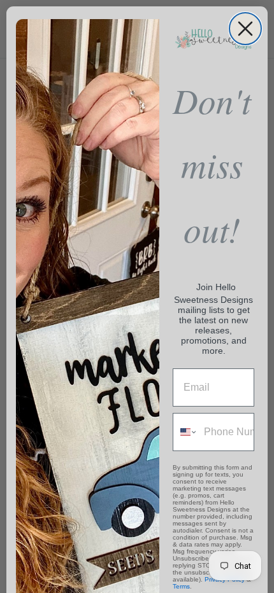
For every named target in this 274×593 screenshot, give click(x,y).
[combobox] (185, 432)
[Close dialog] (245, 29)
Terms (181, 586)
